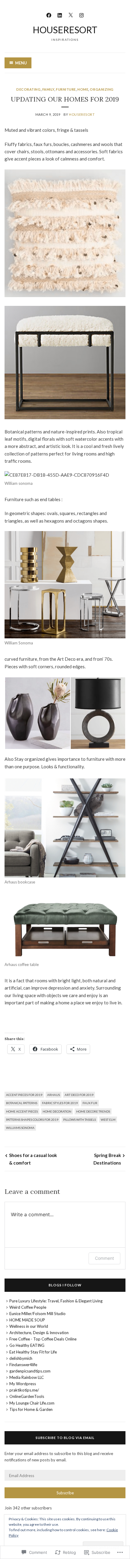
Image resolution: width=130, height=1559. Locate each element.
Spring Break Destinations (107, 1158)
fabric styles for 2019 (60, 1103)
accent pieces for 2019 (24, 1095)
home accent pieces (22, 1111)
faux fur (90, 1103)
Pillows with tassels (79, 1119)
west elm (108, 1119)
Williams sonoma (20, 1128)
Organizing (102, 89)
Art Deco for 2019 (79, 1095)
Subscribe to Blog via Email (65, 1438)
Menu (21, 62)
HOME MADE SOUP (27, 1320)
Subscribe (65, 1492)
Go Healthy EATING (26, 1345)
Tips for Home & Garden (31, 1409)
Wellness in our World (28, 1326)
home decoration (57, 1111)
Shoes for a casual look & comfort (33, 1158)
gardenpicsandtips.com (29, 1371)
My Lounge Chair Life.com (31, 1403)
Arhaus (53, 1095)
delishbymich (20, 1358)
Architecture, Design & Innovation (39, 1332)
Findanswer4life (23, 1364)
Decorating (28, 89)
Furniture (66, 89)
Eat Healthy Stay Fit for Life (33, 1352)
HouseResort (65, 29)
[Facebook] (49, 14)
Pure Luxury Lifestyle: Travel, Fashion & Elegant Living (55, 1300)
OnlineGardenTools (26, 1396)
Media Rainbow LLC (26, 1377)
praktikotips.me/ (24, 1390)
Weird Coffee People (27, 1307)
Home (82, 89)
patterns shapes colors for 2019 (32, 1119)
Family (48, 89)
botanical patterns (21, 1103)
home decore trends (93, 1111)
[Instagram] (81, 14)
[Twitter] (70, 14)
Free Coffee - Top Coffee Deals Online (42, 1339)
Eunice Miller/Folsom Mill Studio (37, 1313)
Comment (104, 1258)
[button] (37, 713)
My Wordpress (22, 1383)
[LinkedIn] (60, 14)
